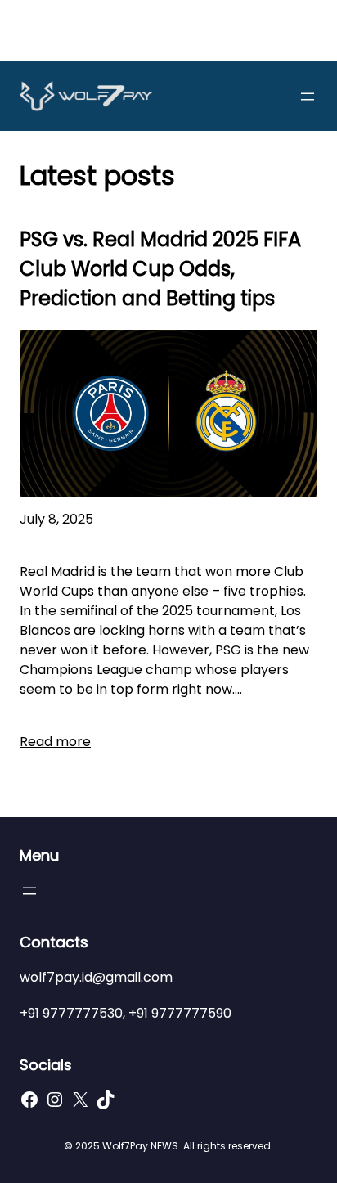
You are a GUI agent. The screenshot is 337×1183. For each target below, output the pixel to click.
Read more (55, 741)
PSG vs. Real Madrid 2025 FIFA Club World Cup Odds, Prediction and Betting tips (160, 269)
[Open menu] (307, 96)
